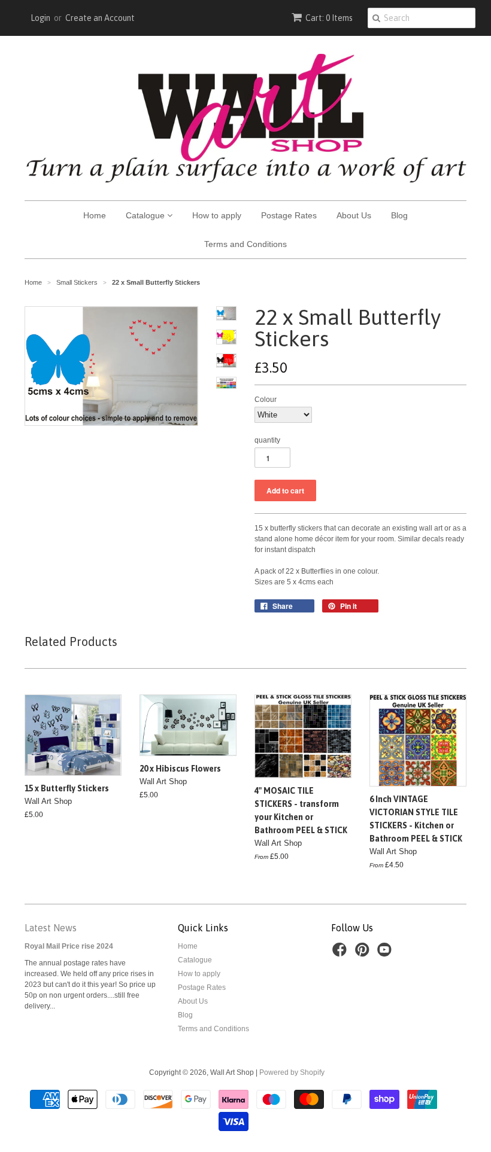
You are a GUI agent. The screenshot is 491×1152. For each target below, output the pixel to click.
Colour (265, 399)
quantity (267, 440)
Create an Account (100, 18)
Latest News (51, 927)
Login (40, 18)
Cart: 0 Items (329, 18)
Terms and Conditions (245, 244)
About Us (354, 215)
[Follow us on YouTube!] (386, 953)
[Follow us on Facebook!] (341, 953)
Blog (399, 215)
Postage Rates (289, 215)
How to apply (216, 215)
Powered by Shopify (292, 1072)
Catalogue (146, 215)
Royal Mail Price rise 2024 (69, 946)
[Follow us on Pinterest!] (364, 953)
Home (94, 215)
